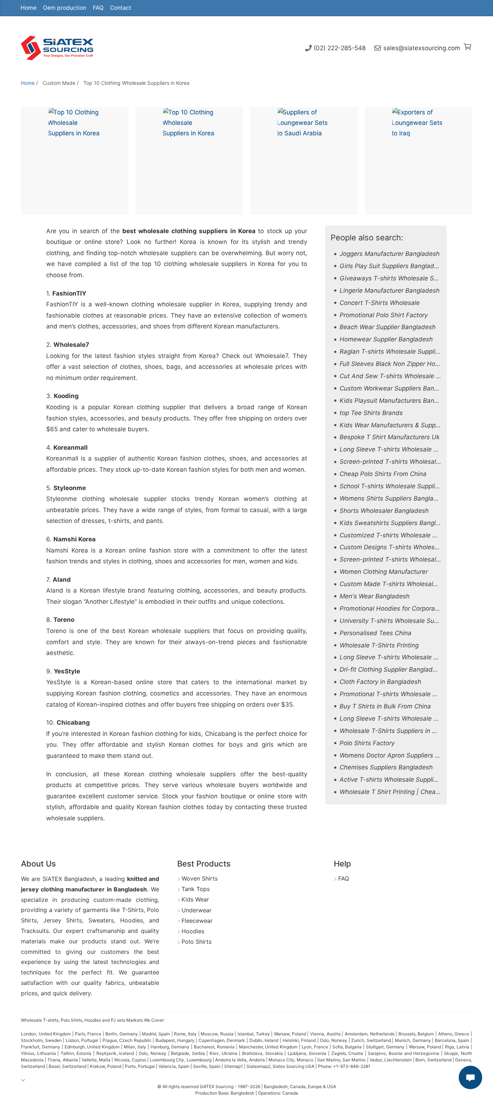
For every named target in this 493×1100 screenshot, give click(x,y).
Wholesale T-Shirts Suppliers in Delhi (393, 730)
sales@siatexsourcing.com (421, 48)
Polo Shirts (196, 941)
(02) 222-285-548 (340, 48)
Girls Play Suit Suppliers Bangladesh (392, 266)
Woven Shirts (200, 878)
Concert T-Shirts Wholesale (380, 302)
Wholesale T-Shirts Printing (379, 645)
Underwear (196, 910)
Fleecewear (197, 920)
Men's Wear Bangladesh (375, 596)
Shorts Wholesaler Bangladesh (384, 510)
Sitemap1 (233, 1066)
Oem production (64, 7)
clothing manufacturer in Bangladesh (94, 889)
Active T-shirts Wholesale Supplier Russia (400, 779)
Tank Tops (196, 888)
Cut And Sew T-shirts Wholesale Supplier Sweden (412, 376)
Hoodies (193, 931)
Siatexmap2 (258, 1066)
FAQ (98, 7)
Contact (120, 7)
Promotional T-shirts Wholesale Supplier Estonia (409, 694)
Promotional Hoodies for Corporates (392, 608)
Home (28, 7)
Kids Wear (195, 899)
